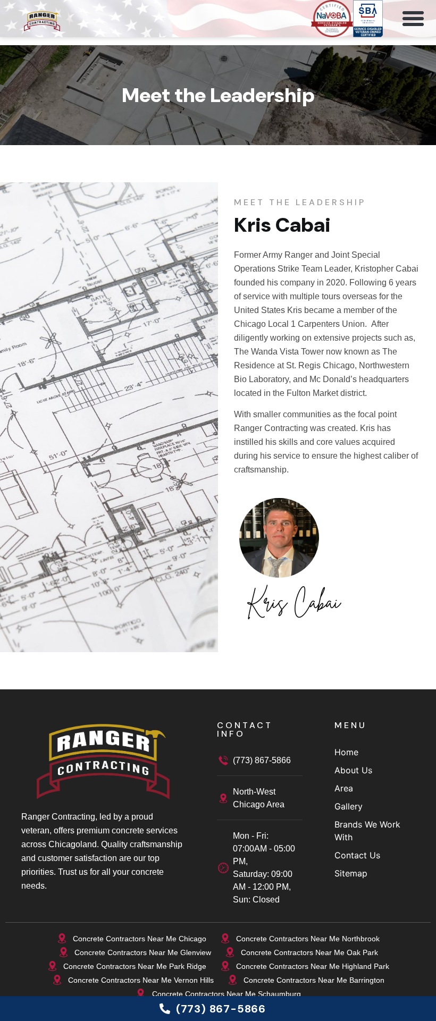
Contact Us (357, 855)
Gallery (348, 806)
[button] (417, 18)
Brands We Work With (367, 830)
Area (343, 788)
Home (346, 752)
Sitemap (350, 873)
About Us (353, 770)
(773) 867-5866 (262, 760)
